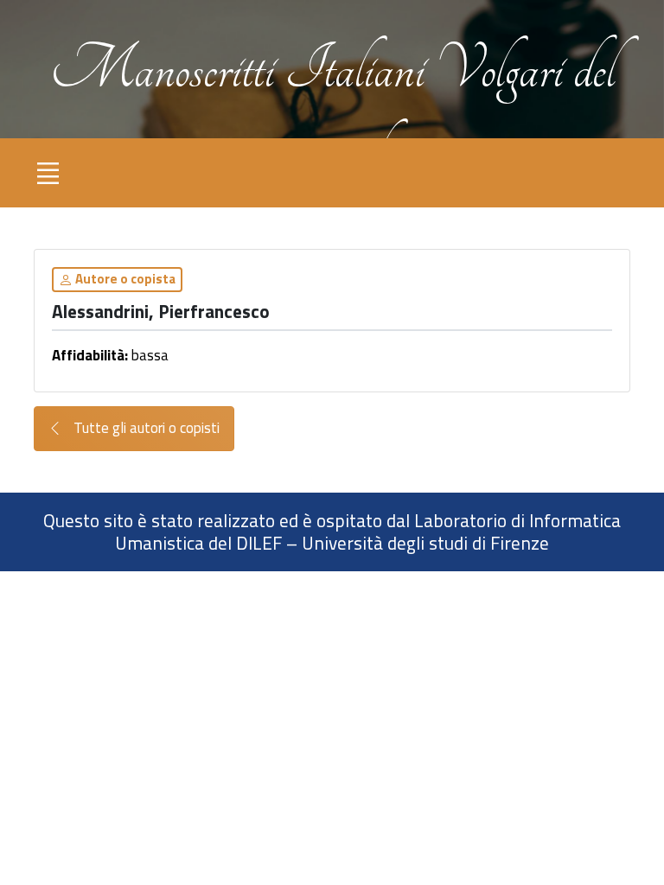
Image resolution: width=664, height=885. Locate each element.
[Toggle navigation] (47, 172)
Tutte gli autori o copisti (145, 428)
